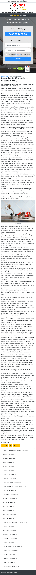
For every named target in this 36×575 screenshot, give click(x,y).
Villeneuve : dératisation (10, 498)
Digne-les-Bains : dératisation (12, 482)
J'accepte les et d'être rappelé (19, 54)
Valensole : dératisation (10, 514)
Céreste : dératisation (9, 554)
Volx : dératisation (8, 506)
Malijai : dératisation (9, 454)
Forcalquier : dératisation (10, 494)
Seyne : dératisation (9, 542)
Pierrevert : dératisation (10, 538)
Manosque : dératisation (10, 530)
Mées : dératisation (8, 462)
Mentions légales (12, 572)
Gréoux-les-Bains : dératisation (12, 546)
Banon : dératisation (9, 526)
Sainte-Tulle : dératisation (10, 550)
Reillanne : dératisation (10, 534)
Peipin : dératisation (9, 470)
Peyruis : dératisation (9, 474)
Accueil (3, 572)
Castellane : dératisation (10, 558)
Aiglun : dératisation (9, 466)
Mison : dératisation (9, 502)
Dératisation (4, 76)
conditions (18, 54)
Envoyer (18, 59)
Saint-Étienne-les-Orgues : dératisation (14, 486)
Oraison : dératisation (9, 490)
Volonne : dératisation (9, 458)
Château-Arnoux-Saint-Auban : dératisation (16, 450)
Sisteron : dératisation (9, 478)
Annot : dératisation (9, 562)
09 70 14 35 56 (19, 34)
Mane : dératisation (8, 510)
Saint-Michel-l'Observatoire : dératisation (15, 522)
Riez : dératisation (8, 518)
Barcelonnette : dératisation (11, 566)
